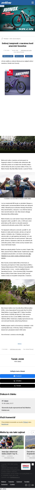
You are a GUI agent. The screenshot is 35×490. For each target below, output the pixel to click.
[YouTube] (33, 485)
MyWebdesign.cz (15, 477)
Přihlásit (25, 422)
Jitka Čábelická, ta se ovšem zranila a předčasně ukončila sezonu (16, 256)
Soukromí (19, 481)
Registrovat (4, 424)
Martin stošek (19, 56)
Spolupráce (4, 484)
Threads (18, 385)
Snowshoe (29, 56)
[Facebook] (26, 485)
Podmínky (11, 481)
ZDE (22, 334)
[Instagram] (29, 485)
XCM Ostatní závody (9, 457)
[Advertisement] (17, 117)
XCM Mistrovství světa (26, 50)
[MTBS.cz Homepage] (6, 3)
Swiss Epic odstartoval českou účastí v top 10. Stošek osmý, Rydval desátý (11, 453)
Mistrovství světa (7, 56)
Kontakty (26, 481)
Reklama (3, 481)
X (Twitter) (18, 381)
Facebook (18, 376)
